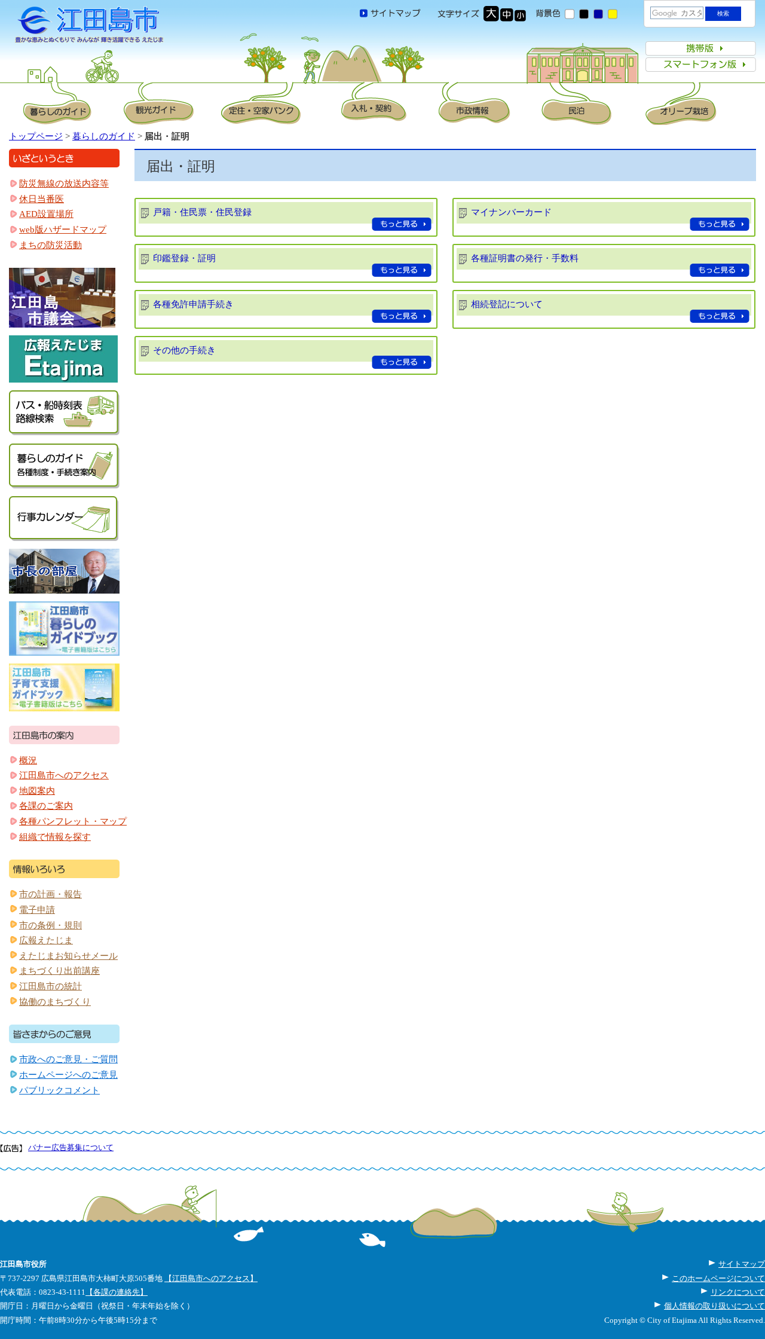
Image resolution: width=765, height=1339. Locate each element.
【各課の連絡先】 (116, 1292)
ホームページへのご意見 (68, 1075)
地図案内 (37, 791)
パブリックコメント (59, 1090)
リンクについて (738, 1292)
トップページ (36, 136)
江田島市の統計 (50, 986)
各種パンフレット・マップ (73, 821)
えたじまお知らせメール (68, 956)
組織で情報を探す (55, 837)
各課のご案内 (46, 806)
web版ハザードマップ (62, 229)
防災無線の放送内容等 (64, 183)
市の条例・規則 (50, 925)
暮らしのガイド (103, 136)
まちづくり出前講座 (59, 971)
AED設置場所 (46, 214)
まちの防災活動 (50, 245)
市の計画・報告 (50, 894)
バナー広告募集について (71, 1147)
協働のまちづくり (55, 1002)
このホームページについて (718, 1278)
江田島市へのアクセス (64, 775)
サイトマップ (741, 1263)
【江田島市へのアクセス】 (211, 1278)
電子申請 (37, 910)
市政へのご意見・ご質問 (68, 1059)
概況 (28, 760)
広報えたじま (46, 940)
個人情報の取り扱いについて (714, 1305)
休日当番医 (41, 199)
